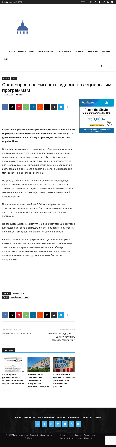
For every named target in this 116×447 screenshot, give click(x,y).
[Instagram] (91, 2)
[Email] (47, 107)
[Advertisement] (79, 27)
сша (26, 297)
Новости (6, 78)
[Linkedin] (33, 107)
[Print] (54, 107)
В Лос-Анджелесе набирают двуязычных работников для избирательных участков (64, 380)
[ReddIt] (40, 107)
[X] (108, 2)
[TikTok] (104, 2)
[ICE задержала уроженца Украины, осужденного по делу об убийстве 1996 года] (13, 364)
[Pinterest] (19, 107)
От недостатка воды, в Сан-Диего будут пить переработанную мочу (60, 336)
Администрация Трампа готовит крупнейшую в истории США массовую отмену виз (38, 380)
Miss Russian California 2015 (16, 333)
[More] (68, 107)
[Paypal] (95, 2)
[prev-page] (4, 392)
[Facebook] (87, 2)
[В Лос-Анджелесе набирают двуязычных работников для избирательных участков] (64, 364)
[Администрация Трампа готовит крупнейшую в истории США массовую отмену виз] (38, 364)
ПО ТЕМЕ (8, 350)
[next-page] (9, 392)
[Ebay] (83, 2)
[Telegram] (99, 2)
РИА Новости (18, 293)
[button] (102, 66)
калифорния (16, 297)
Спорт (14, 78)
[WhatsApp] (26, 107)
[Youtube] (112, 2)
